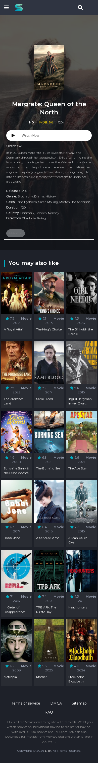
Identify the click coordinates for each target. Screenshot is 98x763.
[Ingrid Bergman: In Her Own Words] (81, 362)
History (51, 196)
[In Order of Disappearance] (16, 571)
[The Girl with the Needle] (81, 293)
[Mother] (49, 640)
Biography (25, 196)
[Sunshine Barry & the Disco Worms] (16, 432)
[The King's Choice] (49, 293)
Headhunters (77, 607)
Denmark (27, 213)
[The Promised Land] (16, 362)
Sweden (41, 213)
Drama (39, 196)
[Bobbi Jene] (16, 501)
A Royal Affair (14, 329)
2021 (25, 191)
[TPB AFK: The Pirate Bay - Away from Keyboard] (49, 571)
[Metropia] (16, 640)
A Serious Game (47, 538)
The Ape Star (77, 468)
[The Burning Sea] (49, 432)
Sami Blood (44, 399)
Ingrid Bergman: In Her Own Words (80, 403)
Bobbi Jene (12, 538)
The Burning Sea (48, 468)
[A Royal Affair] (16, 293)
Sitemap (79, 703)
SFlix (48, 750)
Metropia (10, 677)
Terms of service (26, 703)
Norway (53, 213)
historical (15, 233)
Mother (41, 677)
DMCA (56, 703)
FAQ (49, 712)
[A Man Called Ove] (81, 501)
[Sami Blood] (49, 362)
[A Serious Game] (49, 501)
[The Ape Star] (81, 432)
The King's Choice (49, 329)
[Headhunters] (81, 571)
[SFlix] (20, 7)
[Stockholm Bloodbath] (81, 640)
